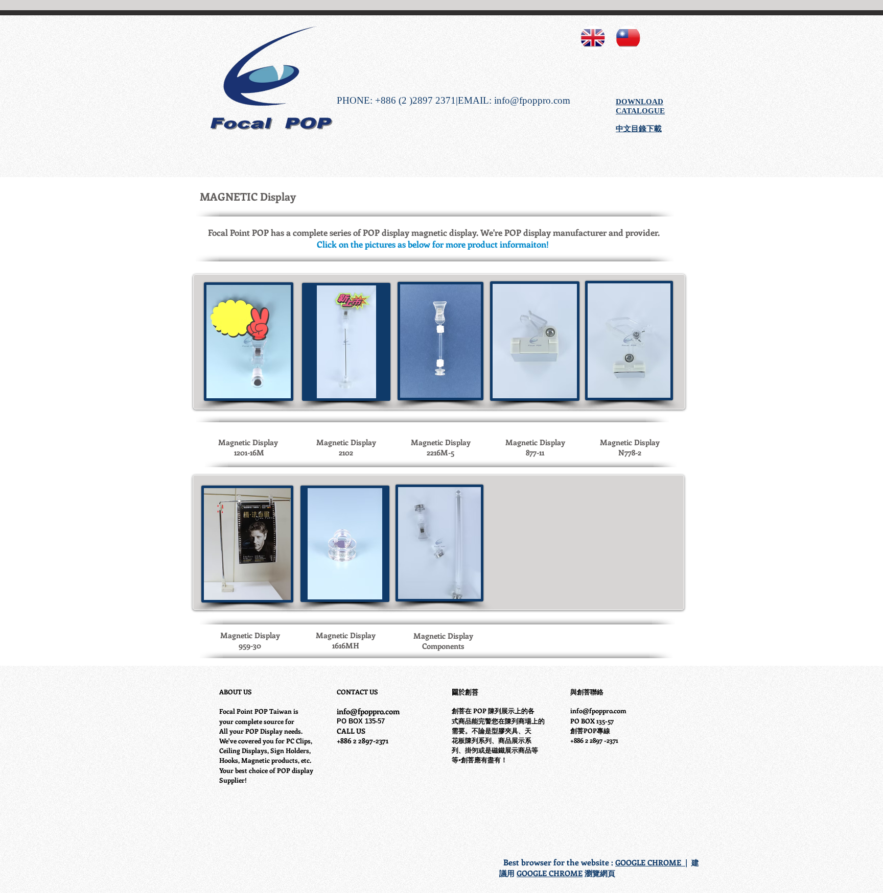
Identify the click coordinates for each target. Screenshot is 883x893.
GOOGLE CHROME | (651, 862)
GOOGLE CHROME (550, 873)
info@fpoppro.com (532, 100)
